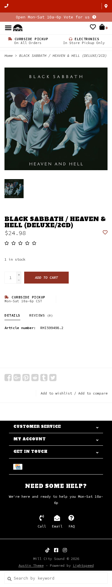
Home (8, 55)
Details (12, 315)
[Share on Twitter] (52, 377)
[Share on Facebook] (8, 377)
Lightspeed (83, 565)
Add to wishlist (56, 393)
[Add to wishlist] (105, 232)
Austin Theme (31, 565)
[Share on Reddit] (35, 377)
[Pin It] (26, 377)
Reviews (41, 315)
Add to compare (93, 393)
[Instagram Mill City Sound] (65, 550)
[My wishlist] (93, 27)
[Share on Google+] (17, 377)
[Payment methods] (18, 466)
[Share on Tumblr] (43, 377)
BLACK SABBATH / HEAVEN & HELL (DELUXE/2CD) (63, 55)
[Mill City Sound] (17, 27)
